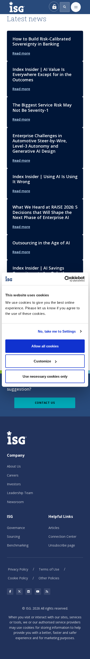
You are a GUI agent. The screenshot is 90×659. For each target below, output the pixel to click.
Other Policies (49, 578)
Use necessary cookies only (45, 376)
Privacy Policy (18, 569)
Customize (42, 361)
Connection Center (62, 536)
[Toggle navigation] (76, 7)
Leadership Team (20, 493)
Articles (53, 527)
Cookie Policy (18, 578)
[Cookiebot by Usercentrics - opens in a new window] (65, 279)
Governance (16, 527)
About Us (14, 466)
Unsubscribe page (61, 545)
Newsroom (15, 502)
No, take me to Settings (57, 331)
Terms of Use (49, 569)
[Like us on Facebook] (10, 591)
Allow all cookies (45, 346)
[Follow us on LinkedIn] (28, 591)
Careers (12, 475)
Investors (14, 484)
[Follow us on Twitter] (19, 591)
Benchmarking (17, 545)
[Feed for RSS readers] (47, 591)
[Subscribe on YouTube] (38, 591)
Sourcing (13, 536)
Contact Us (45, 403)
